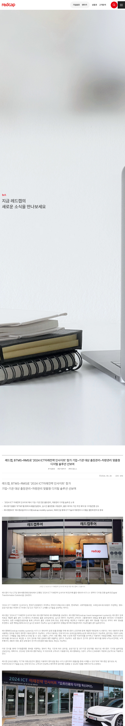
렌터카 (84, 5)
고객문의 (102, 5)
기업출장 (76, 5)
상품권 (94, 5)
